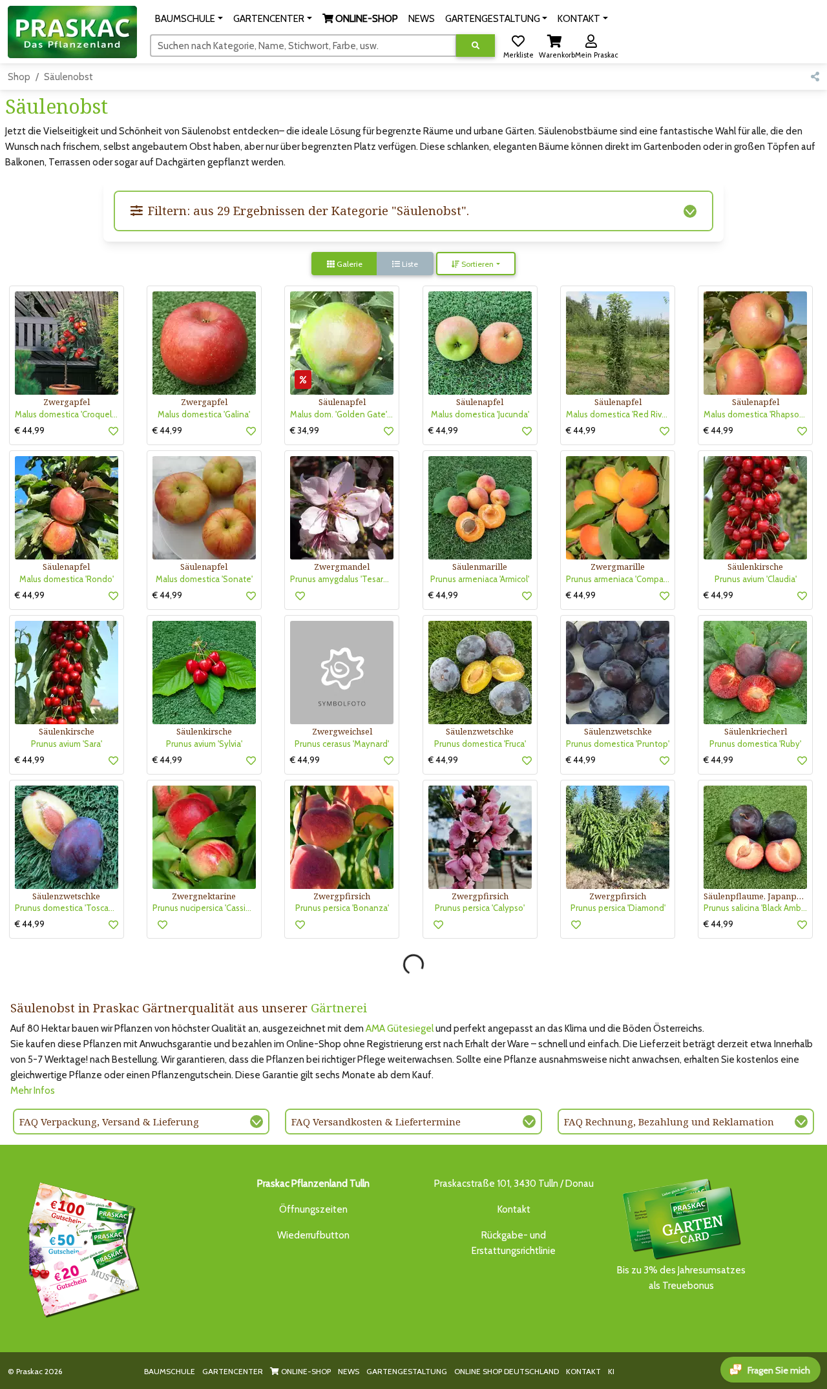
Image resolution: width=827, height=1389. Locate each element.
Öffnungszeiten (313, 1209)
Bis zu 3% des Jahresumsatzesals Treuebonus (681, 1277)
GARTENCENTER (232, 1371)
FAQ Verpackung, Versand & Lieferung (109, 1121)
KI (611, 1371)
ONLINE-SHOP (305, 1371)
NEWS (348, 1371)
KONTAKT (583, 1371)
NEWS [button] (421, 19)
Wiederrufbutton (313, 1235)
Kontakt (513, 1209)
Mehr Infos (32, 1090)
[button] (189, 19)
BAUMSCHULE (169, 1371)
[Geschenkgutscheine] (80, 1247)
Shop (19, 77)
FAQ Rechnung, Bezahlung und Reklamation (669, 1121)
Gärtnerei (339, 1007)
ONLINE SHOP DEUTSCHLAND (506, 1371)
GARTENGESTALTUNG (406, 1371)
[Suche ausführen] (475, 45)
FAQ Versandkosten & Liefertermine (376, 1121)
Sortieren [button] (476, 264)
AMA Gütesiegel (400, 1028)
